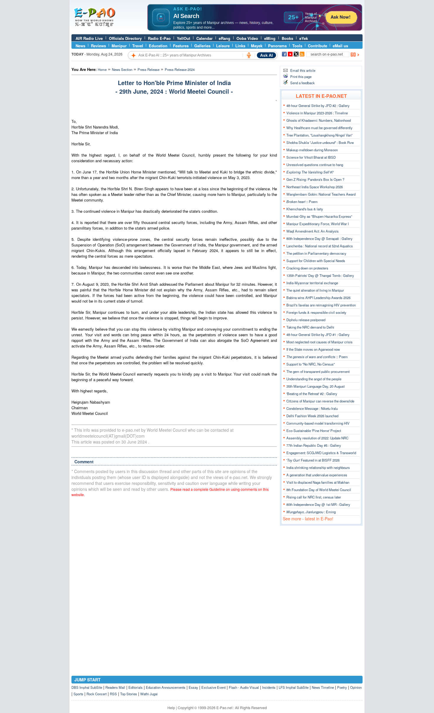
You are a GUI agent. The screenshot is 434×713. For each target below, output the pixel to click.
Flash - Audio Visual (244, 687)
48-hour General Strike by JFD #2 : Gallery (318, 105)
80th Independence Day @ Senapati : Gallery (319, 238)
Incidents (268, 687)
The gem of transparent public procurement (318, 371)
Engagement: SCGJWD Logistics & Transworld (321, 452)
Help (171, 707)
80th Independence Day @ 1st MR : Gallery (318, 504)
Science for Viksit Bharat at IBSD (311, 157)
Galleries (202, 45)
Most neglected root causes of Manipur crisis (319, 342)
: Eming (311, 511)
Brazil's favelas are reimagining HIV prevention (321, 305)
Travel (137, 45)
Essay (193, 687)
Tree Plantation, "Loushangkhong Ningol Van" (319, 135)
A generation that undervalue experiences (316, 474)
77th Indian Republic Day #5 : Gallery (313, 445)
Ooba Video (247, 38)
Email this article (302, 70)
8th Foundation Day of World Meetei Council (318, 489)
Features (181, 45)
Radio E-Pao (159, 38)
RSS (113, 693)
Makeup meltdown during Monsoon (312, 149)
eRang (224, 38)
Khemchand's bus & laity (304, 209)
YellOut (183, 38)
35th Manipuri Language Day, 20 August (315, 386)
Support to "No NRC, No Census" (310, 364)
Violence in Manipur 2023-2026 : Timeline (317, 113)
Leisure (223, 45)
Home (102, 69)
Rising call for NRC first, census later (313, 497)
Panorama (277, 45)
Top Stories (128, 693)
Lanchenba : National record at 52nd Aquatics (319, 245)
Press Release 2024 (180, 69)
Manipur (119, 45)
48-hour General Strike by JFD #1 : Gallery (318, 334)
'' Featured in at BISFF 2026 (313, 460)
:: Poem (302, 201)
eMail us (340, 45)
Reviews (98, 45)
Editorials (135, 687)
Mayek (256, 45)
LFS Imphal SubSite (294, 687)
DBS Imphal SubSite (86, 687)
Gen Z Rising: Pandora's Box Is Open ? (315, 179)
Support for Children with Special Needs (315, 260)
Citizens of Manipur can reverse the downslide (320, 401)
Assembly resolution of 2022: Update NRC (317, 438)
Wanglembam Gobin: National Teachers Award (320, 194)
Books (287, 38)
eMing (269, 38)
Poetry (342, 687)
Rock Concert (97, 693)
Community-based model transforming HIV (318, 423)
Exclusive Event (213, 687)
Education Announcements (165, 687)
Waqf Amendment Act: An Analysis (312, 231)
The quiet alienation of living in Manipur (315, 290)
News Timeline (323, 687)
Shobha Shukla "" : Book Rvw (320, 142)
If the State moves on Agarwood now (313, 349)
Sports (78, 693)
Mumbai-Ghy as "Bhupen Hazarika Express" (319, 216)
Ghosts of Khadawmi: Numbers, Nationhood (318, 120)
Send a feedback (302, 82)
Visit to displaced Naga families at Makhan (317, 482)
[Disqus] (174, 577)
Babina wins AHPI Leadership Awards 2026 (318, 297)
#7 (310, 172)
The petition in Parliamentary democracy (316, 253)
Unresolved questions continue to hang (314, 164)
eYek (303, 38)
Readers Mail (115, 687)
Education (158, 45)
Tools (297, 45)
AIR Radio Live (89, 38)
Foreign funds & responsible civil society (316, 312)
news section (122, 69)
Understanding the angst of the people (313, 378)
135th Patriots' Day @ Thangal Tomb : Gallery (320, 275)
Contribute (317, 45)
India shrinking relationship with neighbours (318, 467)
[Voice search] (249, 55)
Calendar (204, 38)
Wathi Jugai (149, 693)
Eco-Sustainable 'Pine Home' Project (313, 430)
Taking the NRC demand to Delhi (310, 327)
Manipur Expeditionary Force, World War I (317, 223)
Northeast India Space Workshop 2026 (314, 186)
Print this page (300, 76)
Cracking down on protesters (307, 268)
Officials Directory (125, 38)
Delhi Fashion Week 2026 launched (312, 415)
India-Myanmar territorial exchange (312, 282)
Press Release (148, 69)
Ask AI (266, 55)
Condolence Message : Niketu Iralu (312, 408)
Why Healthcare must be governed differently (319, 127)
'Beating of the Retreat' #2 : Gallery (311, 393)
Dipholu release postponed (305, 319)
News (80, 45)
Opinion (356, 687)
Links (240, 45)
